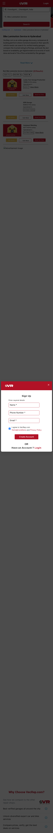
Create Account (26, 437)
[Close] (49, 385)
